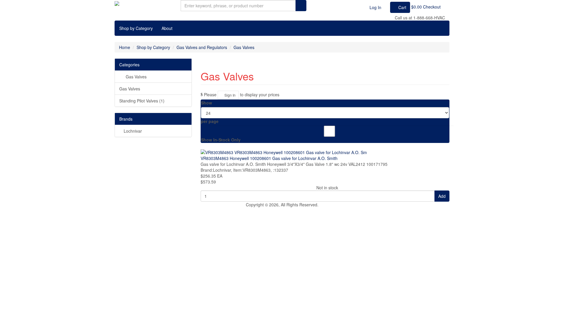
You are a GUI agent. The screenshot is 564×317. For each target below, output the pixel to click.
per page (210, 121)
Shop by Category (136, 28)
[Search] (301, 5)
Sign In (230, 94)
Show (206, 103)
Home (124, 47)
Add (442, 196)
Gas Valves (244, 47)
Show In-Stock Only (221, 140)
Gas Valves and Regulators (202, 47)
